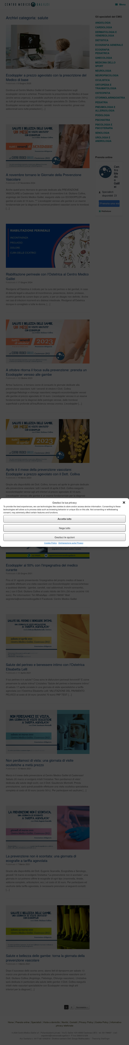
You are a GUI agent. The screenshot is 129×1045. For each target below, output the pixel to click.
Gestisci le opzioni (65, 537)
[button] (124, 502)
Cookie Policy (50, 542)
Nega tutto (64, 528)
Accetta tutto (64, 518)
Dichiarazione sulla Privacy (70, 542)
